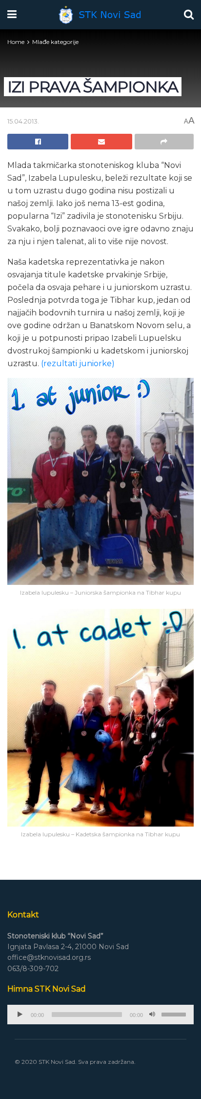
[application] (100, 1014)
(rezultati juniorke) (78, 363)
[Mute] (152, 1014)
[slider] (175, 1013)
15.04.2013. (23, 121)
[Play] (20, 1014)
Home (15, 41)
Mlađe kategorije (55, 41)
